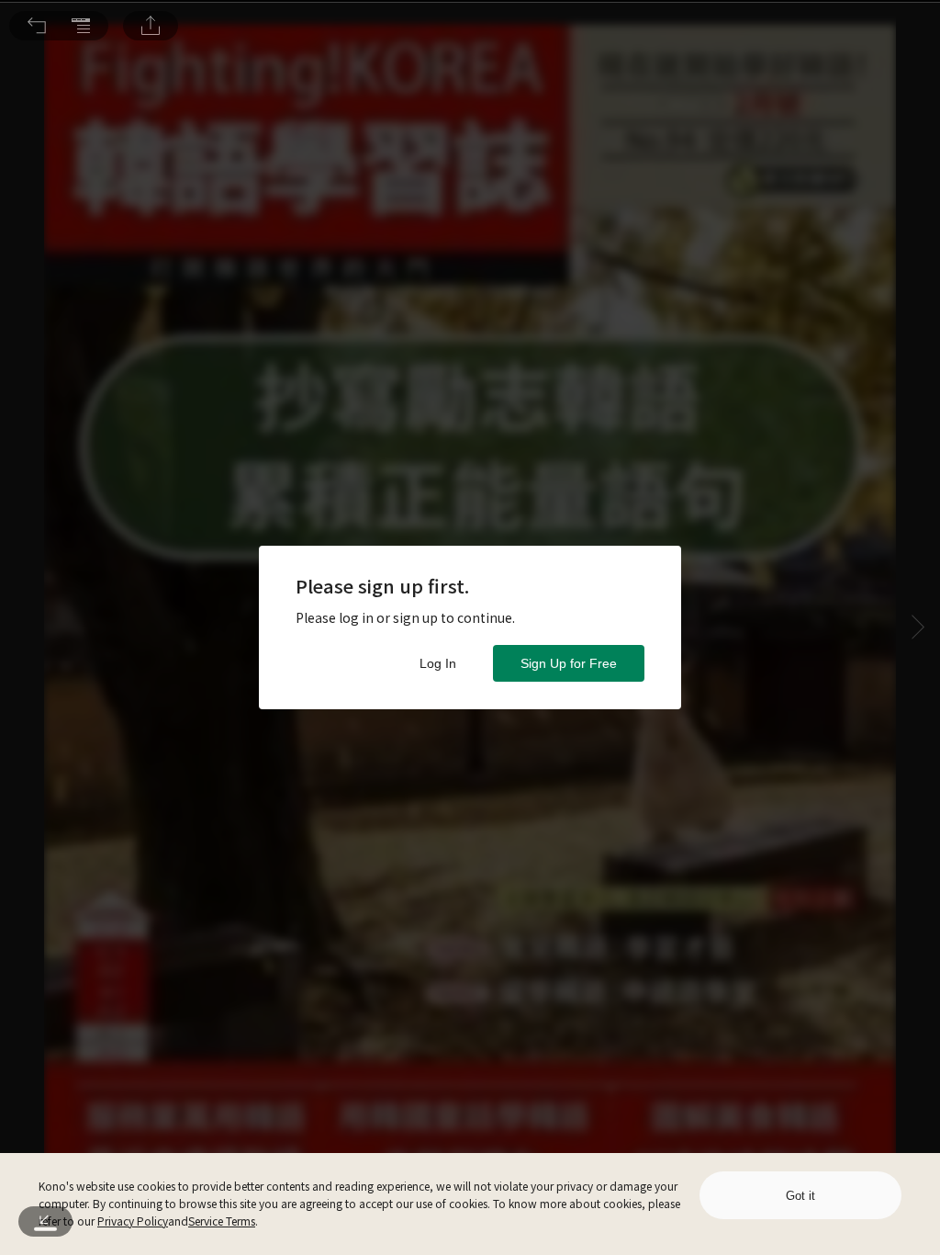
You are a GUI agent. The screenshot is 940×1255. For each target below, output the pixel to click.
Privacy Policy (132, 1220)
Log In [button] (438, 663)
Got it (800, 1196)
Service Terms (221, 1220)
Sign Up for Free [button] (568, 663)
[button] (37, 25)
